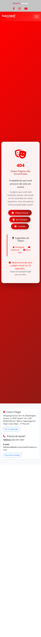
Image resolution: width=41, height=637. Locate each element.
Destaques (19, 247)
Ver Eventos (21, 219)
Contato (21, 226)
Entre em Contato (12, 455)
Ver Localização (11, 429)
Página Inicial (21, 212)
